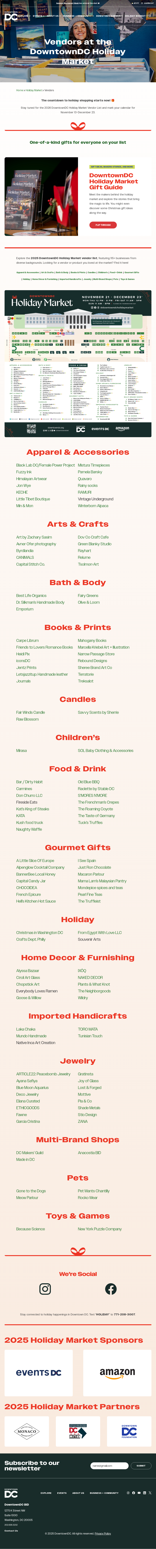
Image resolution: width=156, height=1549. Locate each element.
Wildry (83, 997)
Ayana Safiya (26, 1080)
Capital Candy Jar (31, 881)
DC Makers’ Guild (29, 1152)
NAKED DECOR (90, 977)
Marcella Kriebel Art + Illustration (103, 647)
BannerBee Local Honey (36, 874)
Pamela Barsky (90, 472)
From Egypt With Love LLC (100, 932)
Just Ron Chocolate (94, 867)
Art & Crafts (47, 272)
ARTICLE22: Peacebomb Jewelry (43, 1074)
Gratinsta (85, 1074)
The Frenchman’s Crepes (98, 802)
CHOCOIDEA (26, 887)
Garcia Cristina (28, 1121)
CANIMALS (25, 557)
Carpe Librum (27, 640)
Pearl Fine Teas (90, 894)
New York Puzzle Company (100, 1229)
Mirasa (21, 750)
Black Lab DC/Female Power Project (45, 465)
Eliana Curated (28, 1101)
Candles (92, 272)
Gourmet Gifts (132, 272)
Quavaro (85, 478)
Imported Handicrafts (70, 279)
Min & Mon (24, 505)
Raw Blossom (27, 719)
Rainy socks (88, 485)
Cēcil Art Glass (28, 977)
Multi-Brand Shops (102, 279)
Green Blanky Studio (94, 544)
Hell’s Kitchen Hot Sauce (36, 901)
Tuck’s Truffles (90, 822)
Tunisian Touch (90, 1036)
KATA (20, 815)
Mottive (84, 1094)
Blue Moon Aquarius (32, 1087)
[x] (150, 1492)
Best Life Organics (31, 595)
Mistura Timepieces (94, 465)
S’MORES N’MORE (92, 795)
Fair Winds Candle (30, 712)
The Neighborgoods (94, 991)
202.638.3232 (11, 1525)
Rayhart (84, 550)
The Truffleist (89, 901)
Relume (84, 557)
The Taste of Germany (96, 815)
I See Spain (87, 860)
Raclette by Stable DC (96, 788)
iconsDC (23, 660)
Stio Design (87, 1114)
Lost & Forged (89, 1087)
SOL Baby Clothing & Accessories (105, 750)
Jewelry (87, 279)
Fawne (21, 1114)
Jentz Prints (26, 667)
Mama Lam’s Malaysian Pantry (102, 881)
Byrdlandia (24, 550)
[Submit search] (149, 26)
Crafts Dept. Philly (31, 939)
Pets (115, 279)
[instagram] (128, 1492)
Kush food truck (29, 822)
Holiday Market (34, 90)
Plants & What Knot (94, 984)
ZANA (83, 1121)
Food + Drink (116, 272)
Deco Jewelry (27, 1094)
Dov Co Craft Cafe (93, 537)
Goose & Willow (28, 997)
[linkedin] (144, 1492)
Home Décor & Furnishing (44, 279)
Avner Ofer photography (36, 544)
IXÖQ (82, 970)
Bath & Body (62, 272)
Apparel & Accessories (27, 272)
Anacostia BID (89, 1152)
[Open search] (149, 16)
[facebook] (133, 1492)
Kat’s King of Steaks (32, 809)
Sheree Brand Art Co (95, 667)
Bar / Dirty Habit (29, 781)
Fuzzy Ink (24, 472)
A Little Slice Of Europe (35, 860)
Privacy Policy (103, 1533)
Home (19, 90)
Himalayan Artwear (31, 478)
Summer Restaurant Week (67, 3)
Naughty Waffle (29, 829)
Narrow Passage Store (96, 654)
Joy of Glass (88, 1080)
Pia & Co (85, 1101)
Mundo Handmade (31, 1036)
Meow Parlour (27, 1197)
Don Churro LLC (29, 795)
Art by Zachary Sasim (34, 537)
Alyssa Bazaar (27, 970)
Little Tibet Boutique (33, 499)
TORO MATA (88, 1029)
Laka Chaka (25, 1029)
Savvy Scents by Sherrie (98, 712)
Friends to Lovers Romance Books (44, 647)
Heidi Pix (23, 654)
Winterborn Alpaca (93, 505)
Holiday (26, 279)
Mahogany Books (92, 640)
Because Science (30, 1229)
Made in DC (25, 1159)
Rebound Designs (92, 660)
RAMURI (84, 492)
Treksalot (85, 681)
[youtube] (139, 1492)
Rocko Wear (88, 1197)
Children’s (103, 272)
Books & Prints (78, 272)
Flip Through (103, 225)
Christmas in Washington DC (39, 932)
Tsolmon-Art (88, 564)
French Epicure (28, 894)
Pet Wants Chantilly (94, 1191)
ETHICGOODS (27, 1107)
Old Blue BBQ (88, 781)
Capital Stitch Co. (30, 564)
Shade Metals (89, 1107)
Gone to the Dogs (31, 1191)
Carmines (24, 788)
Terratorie (86, 674)
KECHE (22, 492)
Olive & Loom (89, 602)
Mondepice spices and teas (100, 887)
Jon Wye (23, 485)
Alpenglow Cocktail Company (40, 867)
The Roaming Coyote (95, 809)
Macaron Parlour (91, 874)
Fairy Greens (88, 595)
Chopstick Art (28, 984)
